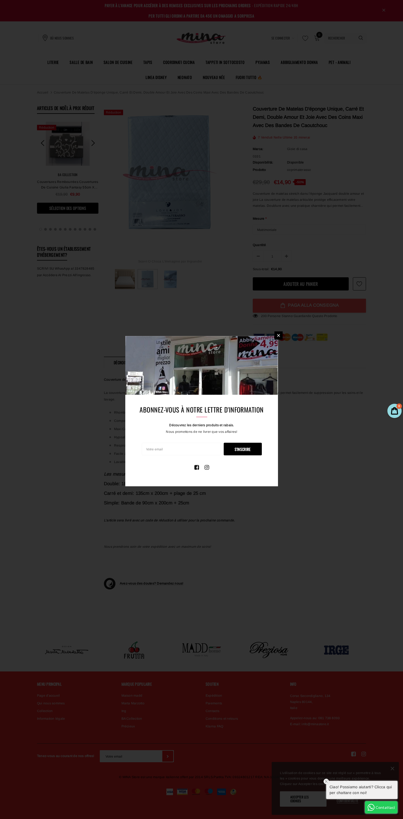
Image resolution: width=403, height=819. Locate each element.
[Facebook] (196, 467)
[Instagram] (207, 467)
